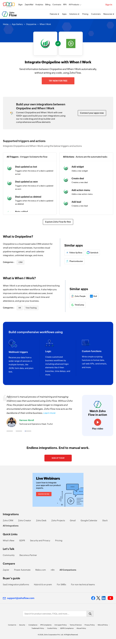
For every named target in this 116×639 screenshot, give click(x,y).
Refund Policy (103, 625)
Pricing (85, 14)
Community (9, 555)
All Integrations (11, 525)
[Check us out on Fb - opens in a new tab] (93, 598)
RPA (65, 5)
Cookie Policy (52, 628)
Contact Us (12, 625)
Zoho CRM (8, 520)
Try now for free (58, 81)
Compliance (32, 625)
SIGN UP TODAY (58, 458)
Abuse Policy (81, 628)
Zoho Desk (41, 520)
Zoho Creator (24, 520)
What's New (8, 540)
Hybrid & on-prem (43, 584)
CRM (20, 262)
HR (20, 308)
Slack (105, 520)
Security (22, 625)
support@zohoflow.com (20, 598)
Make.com (40, 570)
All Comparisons (68, 570)
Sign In (108, 4)
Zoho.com (9, 4)
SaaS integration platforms (16, 584)
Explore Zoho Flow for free (58, 222)
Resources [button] (107, 14)
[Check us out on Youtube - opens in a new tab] (110, 598)
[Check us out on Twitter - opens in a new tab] (98, 598)
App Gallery (17, 24)
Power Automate (22, 570)
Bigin (20, 5)
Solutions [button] (73, 14)
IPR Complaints (45, 625)
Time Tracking (31, 308)
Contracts (56, 5)
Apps (64, 14)
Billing (47, 5)
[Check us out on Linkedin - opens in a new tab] (104, 598)
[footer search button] (90, 614)
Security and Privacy (40, 540)
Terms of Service (76, 625)
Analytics (39, 5)
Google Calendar (89, 520)
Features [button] (53, 14)
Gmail (73, 520)
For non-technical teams (83, 584)
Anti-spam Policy (60, 625)
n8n (53, 570)
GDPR (22, 540)
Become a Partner (28, 555)
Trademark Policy (38, 628)
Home (5, 24)
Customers (96, 14)
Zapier (6, 570)
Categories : (9, 262)
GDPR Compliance (67, 628)
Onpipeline (31, 24)
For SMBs (61, 584)
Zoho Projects (58, 520)
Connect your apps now (92, 113)
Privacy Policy (90, 625)
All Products (74, 5)
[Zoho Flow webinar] (58, 490)
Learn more (49, 413)
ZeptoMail (29, 5)
